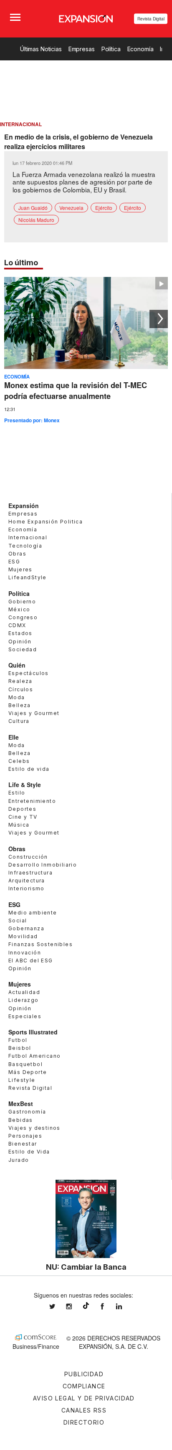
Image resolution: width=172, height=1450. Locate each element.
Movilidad (23, 936)
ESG (14, 561)
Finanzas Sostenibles (40, 944)
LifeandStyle (27, 577)
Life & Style (24, 784)
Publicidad (84, 1374)
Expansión (23, 505)
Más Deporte (27, 1072)
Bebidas (20, 1120)
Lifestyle (21, 1080)
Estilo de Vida (29, 1152)
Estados (20, 633)
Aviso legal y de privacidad (84, 1398)
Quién (16, 665)
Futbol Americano (34, 1056)
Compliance (84, 1386)
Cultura (19, 721)
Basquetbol (25, 1064)
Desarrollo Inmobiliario (42, 865)
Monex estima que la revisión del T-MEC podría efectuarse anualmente (75, 390)
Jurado (18, 1160)
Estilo (16, 793)
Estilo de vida (29, 769)
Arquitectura (26, 880)
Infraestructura (30, 873)
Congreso (23, 617)
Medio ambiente (32, 912)
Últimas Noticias (41, 48)
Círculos (20, 689)
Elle (13, 737)
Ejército (103, 207)
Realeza (20, 681)
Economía (140, 48)
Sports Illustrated (33, 1032)
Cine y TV (23, 817)
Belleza (19, 705)
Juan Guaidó (33, 207)
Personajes (25, 1136)
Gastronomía (27, 1112)
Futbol (17, 1040)
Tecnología (25, 546)
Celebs (19, 761)
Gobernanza (26, 928)
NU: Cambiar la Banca (86, 1266)
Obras (17, 554)
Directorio (83, 1422)
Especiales (24, 1016)
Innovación (24, 952)
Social (17, 920)
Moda (16, 697)
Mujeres (20, 569)
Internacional (27, 537)
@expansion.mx (86, 1305)
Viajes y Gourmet (33, 713)
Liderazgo (23, 1000)
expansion (125, 1306)
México (19, 609)
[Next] (158, 319)
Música (18, 825)
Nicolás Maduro (36, 219)
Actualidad (24, 992)
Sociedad (22, 649)
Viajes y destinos (34, 1128)
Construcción (28, 857)
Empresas (81, 48)
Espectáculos (28, 673)
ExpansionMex (108, 1306)
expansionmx (58, 1306)
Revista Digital (150, 19)
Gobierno (22, 601)
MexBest (20, 1103)
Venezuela (71, 207)
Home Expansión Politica (45, 521)
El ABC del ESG (30, 960)
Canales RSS (83, 1410)
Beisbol (19, 1048)
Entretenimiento (32, 801)
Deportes (22, 809)
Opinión (20, 641)
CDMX (17, 625)
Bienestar (22, 1144)
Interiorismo (26, 888)
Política (111, 48)
